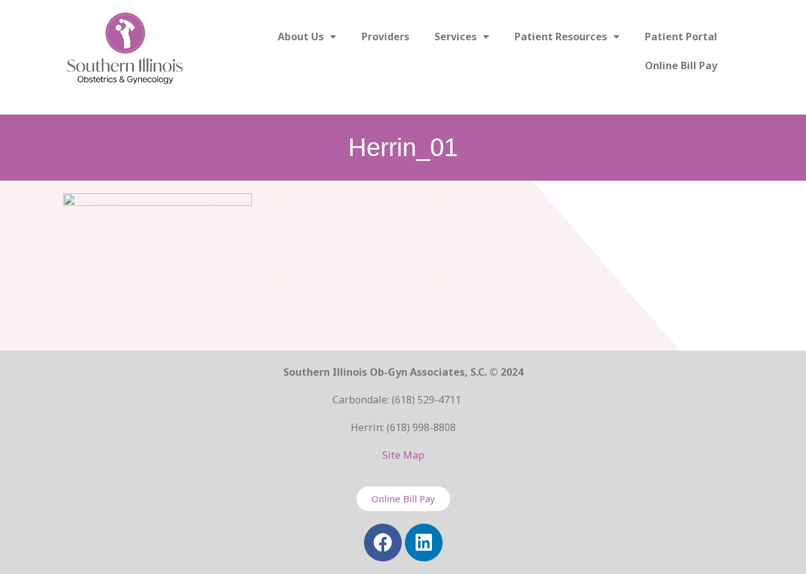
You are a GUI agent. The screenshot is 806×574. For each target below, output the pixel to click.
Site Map (403, 455)
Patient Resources (560, 36)
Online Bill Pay (681, 65)
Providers (385, 36)
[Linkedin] (424, 542)
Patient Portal (681, 36)
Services (455, 36)
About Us (301, 36)
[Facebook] (383, 542)
